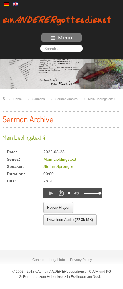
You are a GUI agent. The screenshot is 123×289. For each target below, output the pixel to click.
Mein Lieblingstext (59, 159)
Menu (65, 38)
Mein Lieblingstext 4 (24, 137)
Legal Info (57, 260)
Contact (38, 260)
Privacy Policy (81, 260)
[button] (51, 193)
